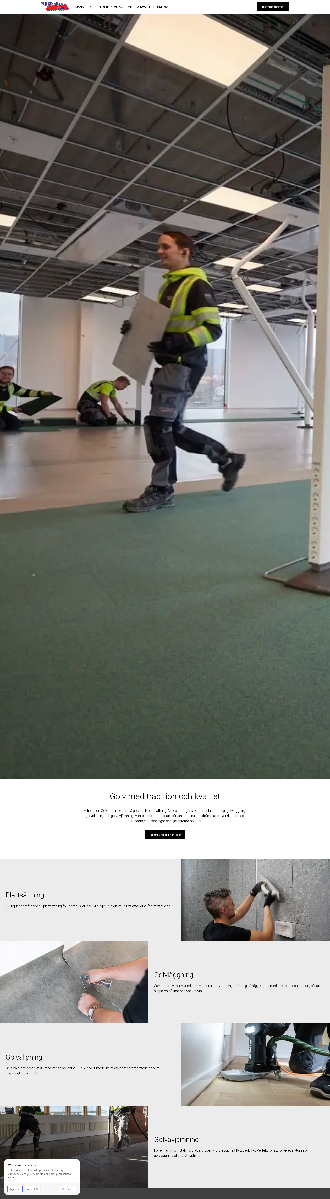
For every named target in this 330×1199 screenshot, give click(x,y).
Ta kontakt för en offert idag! (165, 834)
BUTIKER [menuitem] (102, 7)
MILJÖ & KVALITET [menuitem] (141, 7)
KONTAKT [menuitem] (118, 7)
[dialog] (42, 1177)
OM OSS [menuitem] (163, 7)
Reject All (15, 1189)
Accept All (32, 1189)
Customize (68, 1189)
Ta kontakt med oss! (273, 6)
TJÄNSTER (81, 7)
